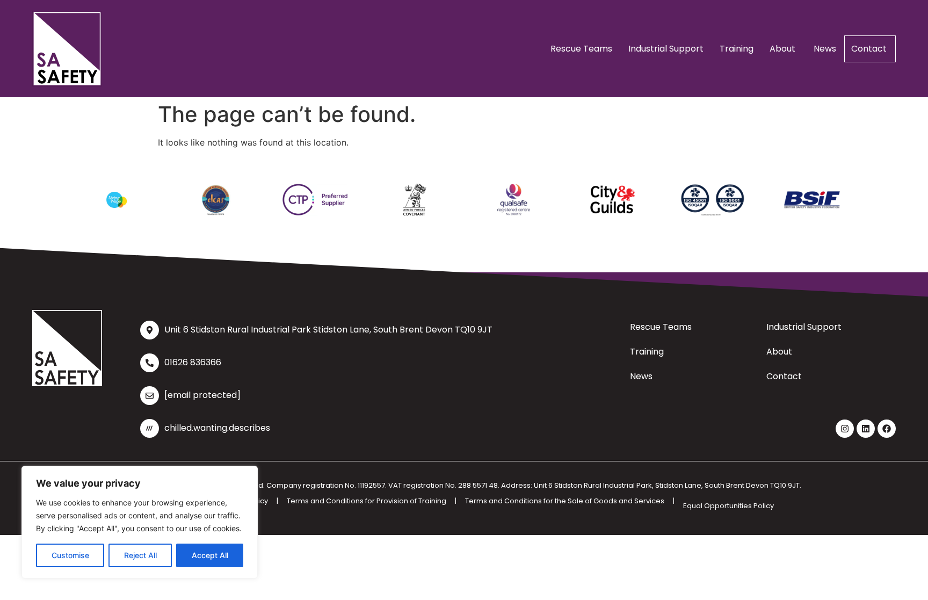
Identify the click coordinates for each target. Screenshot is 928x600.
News (825, 48)
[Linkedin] (866, 429)
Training (736, 48)
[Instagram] (845, 429)
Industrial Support (666, 48)
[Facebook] (887, 429)
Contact (870, 48)
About (784, 48)
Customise (70, 555)
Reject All (140, 555)
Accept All (210, 555)
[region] (139, 522)
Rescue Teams (581, 48)
